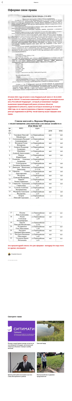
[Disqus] (36, 287)
